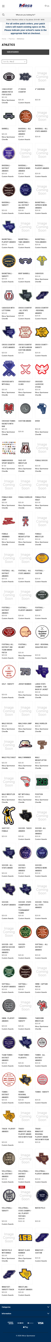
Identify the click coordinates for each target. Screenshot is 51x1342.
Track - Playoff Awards (8, 1130)
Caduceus (39, 273)
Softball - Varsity (23, 985)
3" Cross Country (22, 90)
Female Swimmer (5, 535)
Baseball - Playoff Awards (42, 166)
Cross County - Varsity (41, 346)
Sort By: (6, 62)
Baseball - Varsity (6, 203)
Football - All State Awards (24, 572)
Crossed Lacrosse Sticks (39, 384)
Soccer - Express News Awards (41, 868)
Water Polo (40, 1208)
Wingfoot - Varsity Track (8, 1288)
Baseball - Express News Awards (24, 168)
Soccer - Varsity (22, 945)
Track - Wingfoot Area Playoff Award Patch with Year (25, 1133)
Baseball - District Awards (6, 168)
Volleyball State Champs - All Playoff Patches (25, 1212)
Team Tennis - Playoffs (24, 1056)
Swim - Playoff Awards (8, 1019)
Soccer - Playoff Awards (9, 903)
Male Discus (7, 723)
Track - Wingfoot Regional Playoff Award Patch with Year (42, 1134)
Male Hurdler (41, 723)
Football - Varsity (39, 608)
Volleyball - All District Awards (7, 1174)
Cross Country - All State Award (25, 310)
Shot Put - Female (6, 829)
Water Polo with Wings (7, 1251)
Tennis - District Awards (5, 1094)
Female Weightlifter (24, 535)
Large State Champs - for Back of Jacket (41, 687)
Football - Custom (39, 572)
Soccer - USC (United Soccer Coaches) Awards (8, 948)
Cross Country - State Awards (8, 346)
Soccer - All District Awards (40, 831)
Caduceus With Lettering (8, 309)
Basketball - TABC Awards (24, 240)
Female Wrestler (39, 535)
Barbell (5, 129)
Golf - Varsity (8, 684)
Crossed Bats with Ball (8, 383)
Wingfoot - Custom (39, 1251)
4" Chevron (40, 89)
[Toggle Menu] (3, 6)
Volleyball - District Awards (24, 1174)
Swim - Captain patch (41, 985)
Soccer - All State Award (7, 866)
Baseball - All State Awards (41, 130)
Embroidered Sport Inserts (8, 461)
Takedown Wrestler (39, 1019)
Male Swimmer (24, 757)
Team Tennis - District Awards (7, 1057)
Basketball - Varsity (7, 274)
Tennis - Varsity (42, 1092)
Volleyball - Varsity (7, 1209)
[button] (25, 52)
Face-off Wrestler (22, 461)
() (48, 6)
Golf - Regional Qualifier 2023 (42, 645)
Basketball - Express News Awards (41, 205)
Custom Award (24, 421)
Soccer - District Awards (22, 868)
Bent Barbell (24, 273)
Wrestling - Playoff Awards (25, 1288)
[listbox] (18, 61)
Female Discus (41, 460)
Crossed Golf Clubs (24, 383)
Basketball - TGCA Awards (40, 240)
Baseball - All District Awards (24, 131)
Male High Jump (25, 723)
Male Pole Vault (9, 757)
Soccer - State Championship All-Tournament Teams (24, 907)
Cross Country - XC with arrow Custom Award (25, 347)
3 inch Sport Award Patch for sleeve (7, 92)
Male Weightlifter (40, 758)
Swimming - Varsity (23, 1019)
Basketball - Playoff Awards (9, 240)
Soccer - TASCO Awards (25, 829)
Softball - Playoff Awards (9, 985)
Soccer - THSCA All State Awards (41, 905)
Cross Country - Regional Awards (41, 310)
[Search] (2, 14)
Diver (37, 421)
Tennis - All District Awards (40, 1057)
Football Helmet (22, 645)
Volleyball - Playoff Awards (42, 1172)
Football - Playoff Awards (25, 608)
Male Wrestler (8, 794)
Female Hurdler (25, 497)
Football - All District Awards (8, 573)
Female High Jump (7, 498)
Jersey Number (24, 684)
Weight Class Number (24, 1251)
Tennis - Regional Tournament (23, 1094)
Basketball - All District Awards (24, 205)
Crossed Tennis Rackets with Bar (8, 423)
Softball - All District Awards (41, 947)
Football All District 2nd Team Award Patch (7, 648)
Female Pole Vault (40, 498)
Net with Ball (24, 794)
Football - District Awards (6, 610)
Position (39, 794)
